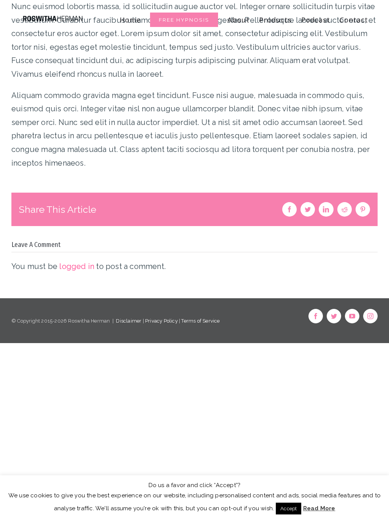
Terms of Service (200, 321)
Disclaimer (128, 321)
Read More (319, 508)
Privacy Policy (161, 321)
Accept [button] (288, 508)
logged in (76, 266)
